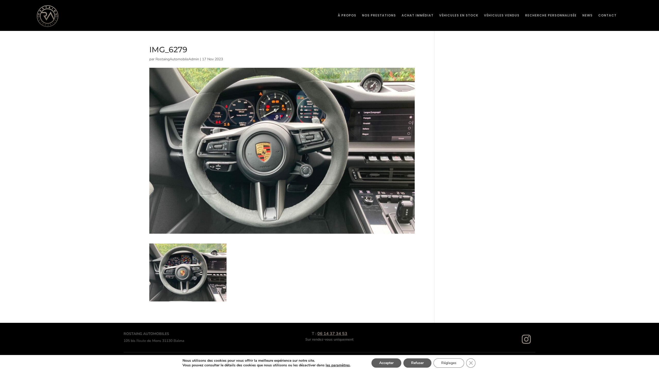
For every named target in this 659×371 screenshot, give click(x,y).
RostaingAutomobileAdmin (177, 59)
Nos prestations (379, 15)
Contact (607, 15)
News (587, 15)
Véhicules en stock (458, 15)
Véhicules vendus (501, 15)
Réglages (448, 362)
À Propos (347, 15)
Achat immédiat (417, 15)
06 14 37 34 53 (332, 333)
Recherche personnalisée (551, 15)
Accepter (386, 362)
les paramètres (338, 365)
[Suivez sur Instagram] (526, 339)
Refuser (417, 362)
